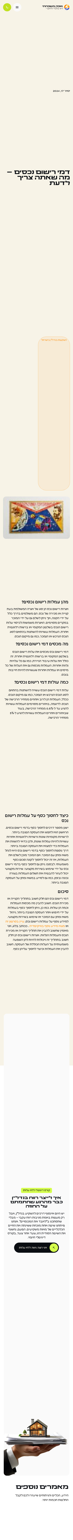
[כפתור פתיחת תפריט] (17, 7)
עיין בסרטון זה (14, 921)
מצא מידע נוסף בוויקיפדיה (47, 926)
